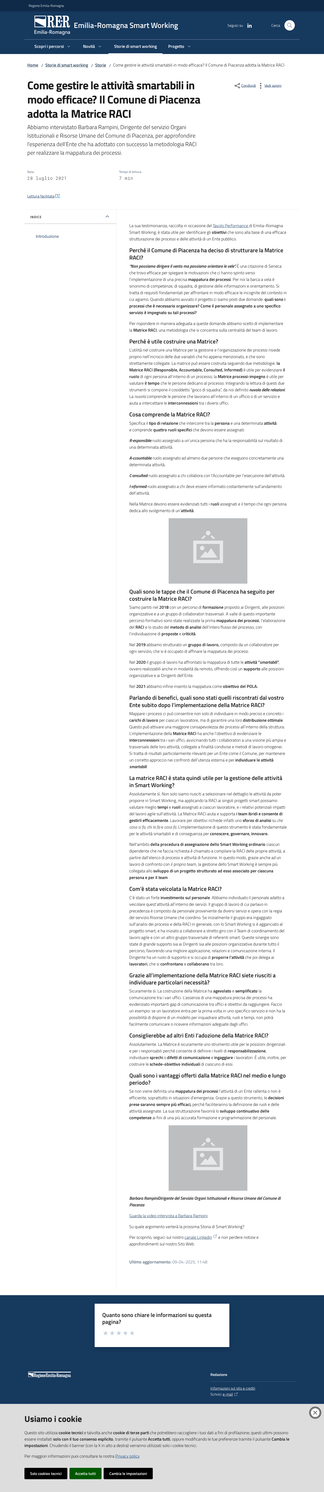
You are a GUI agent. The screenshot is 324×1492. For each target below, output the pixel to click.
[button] (289, 25)
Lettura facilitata (41, 196)
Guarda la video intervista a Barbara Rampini (168, 1216)
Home (32, 65)
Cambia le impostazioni (128, 1473)
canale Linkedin (198, 1237)
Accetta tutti (85, 1473)
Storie (100, 65)
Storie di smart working (66, 65)
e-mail (228, 1394)
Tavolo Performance (231, 225)
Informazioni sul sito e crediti (232, 1388)
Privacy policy (127, 1456)
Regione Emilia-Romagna (46, 5)
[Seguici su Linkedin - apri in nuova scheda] (247, 25)
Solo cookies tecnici (46, 1473)
